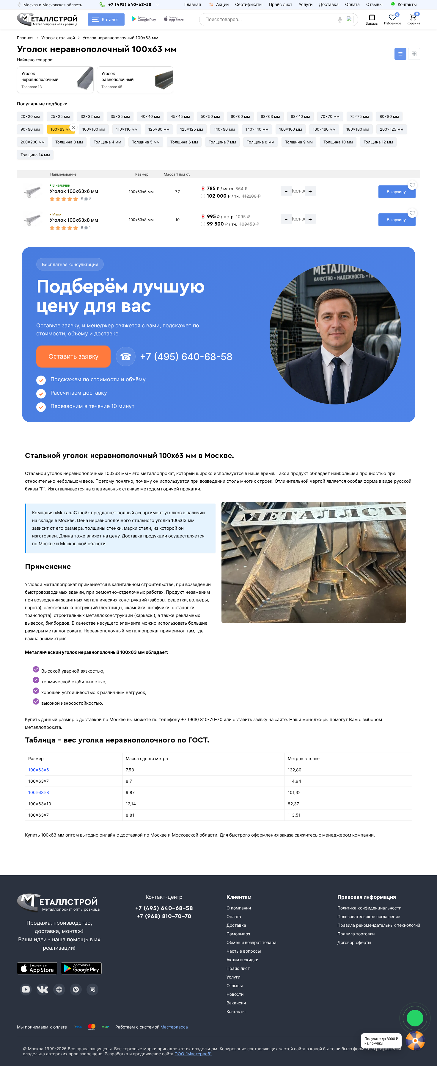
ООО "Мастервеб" (193, 1053)
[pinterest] (76, 989)
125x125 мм (191, 129)
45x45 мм (180, 116)
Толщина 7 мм (222, 142)
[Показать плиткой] (414, 54)
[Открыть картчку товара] (33, 191)
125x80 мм (158, 129)
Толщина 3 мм (69, 142)
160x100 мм (290, 129)
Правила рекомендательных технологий (378, 925)
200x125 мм (391, 129)
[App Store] (37, 968)
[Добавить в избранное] (412, 185)
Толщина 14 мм (35, 154)
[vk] (42, 989)
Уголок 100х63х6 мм (74, 191)
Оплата (352, 4)
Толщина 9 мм (299, 142)
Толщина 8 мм (260, 142)
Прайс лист (280, 4)
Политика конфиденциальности (369, 907)
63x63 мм (270, 116)
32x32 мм (90, 116)
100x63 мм (61, 129)
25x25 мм (60, 116)
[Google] (144, 19)
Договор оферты (354, 942)
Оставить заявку (73, 356)
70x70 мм (330, 116)
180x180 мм (357, 129)
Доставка (329, 4)
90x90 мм (30, 129)
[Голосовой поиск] (340, 19)
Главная (192, 4)
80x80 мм (389, 116)
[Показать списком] (400, 54)
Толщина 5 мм (146, 142)
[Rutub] (92, 989)
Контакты (236, 1011)
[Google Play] (81, 968)
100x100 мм (93, 129)
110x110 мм (127, 129)
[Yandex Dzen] (59, 989)
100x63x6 (38, 769)
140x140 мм (257, 129)
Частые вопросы (244, 951)
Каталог (110, 19)
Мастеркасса (174, 1026)
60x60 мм (240, 116)
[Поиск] (352, 19)
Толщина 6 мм (184, 142)
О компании (239, 907)
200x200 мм (33, 142)
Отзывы (374, 4)
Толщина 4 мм (107, 142)
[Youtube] (26, 989)
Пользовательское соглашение (368, 916)
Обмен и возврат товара (251, 942)
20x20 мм (30, 116)
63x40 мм (300, 116)
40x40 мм (150, 116)
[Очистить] (73, 127)
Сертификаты (248, 4)
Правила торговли (356, 933)
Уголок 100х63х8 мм (74, 220)
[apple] (174, 19)
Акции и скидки (242, 959)
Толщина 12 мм (378, 142)
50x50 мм (210, 116)
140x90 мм (224, 129)
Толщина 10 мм (338, 142)
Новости (235, 994)
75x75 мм (359, 116)
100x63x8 (38, 792)
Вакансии (236, 1002)
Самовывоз (238, 933)
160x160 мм (324, 129)
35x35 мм (120, 116)
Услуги (305, 4)
